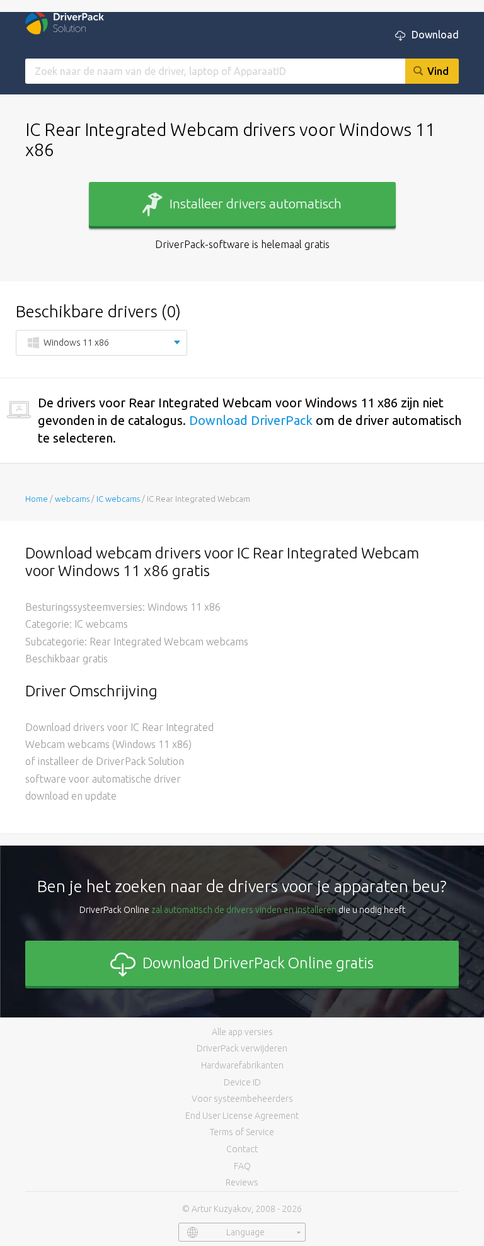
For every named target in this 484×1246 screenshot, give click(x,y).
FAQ (242, 1166)
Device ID (242, 1082)
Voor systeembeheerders (242, 1099)
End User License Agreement (242, 1116)
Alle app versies (242, 1032)
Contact (242, 1149)
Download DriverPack (251, 420)
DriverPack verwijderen (242, 1048)
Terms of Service (242, 1132)
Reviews (242, 1182)
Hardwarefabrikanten (242, 1065)
